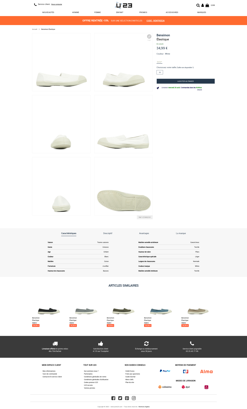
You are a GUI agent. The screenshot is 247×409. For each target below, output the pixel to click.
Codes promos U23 (91, 382)
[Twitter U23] (120, 399)
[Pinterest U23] (127, 399)
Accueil (34, 29)
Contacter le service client (52, 376)
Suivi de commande (50, 374)
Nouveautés (48, 12)
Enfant (119, 12)
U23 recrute (88, 385)
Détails (199, 90)
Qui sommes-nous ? (91, 371)
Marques (201, 12)
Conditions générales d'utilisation (96, 379)
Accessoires (172, 12)
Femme (97, 12)
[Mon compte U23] (202, 5)
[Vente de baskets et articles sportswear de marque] (123, 6)
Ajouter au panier (186, 81)
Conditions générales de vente (95, 376)
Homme (75, 12)
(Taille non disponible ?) (185, 67)
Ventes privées (89, 388)
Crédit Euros (129, 371)
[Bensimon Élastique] (61, 62)
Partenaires (88, 374)
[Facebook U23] (113, 399)
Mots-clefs (129, 379)
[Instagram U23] (134, 399)
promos (143, 12)
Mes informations (49, 371)
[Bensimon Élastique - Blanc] (161, 60)
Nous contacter (56, 4)
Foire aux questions (132, 374)
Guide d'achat (130, 376)
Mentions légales (144, 407)
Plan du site (129, 382)
